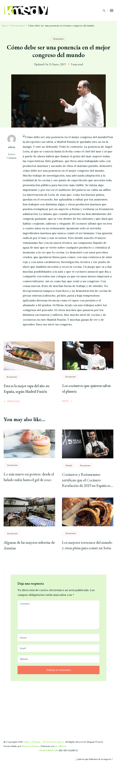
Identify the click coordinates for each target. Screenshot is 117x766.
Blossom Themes (31, 746)
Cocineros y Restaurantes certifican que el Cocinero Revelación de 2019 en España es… (87, 480)
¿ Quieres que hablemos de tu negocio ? (94, 759)
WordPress (60, 746)
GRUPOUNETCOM (48, 750)
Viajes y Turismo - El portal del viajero (43, 742)
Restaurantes (58, 38)
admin (11, 147)
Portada (69, 465)
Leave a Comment (13, 155)
